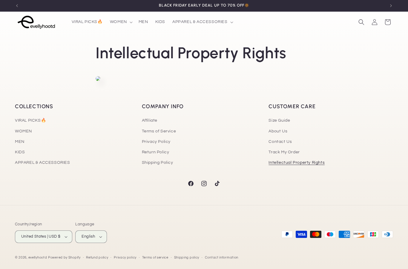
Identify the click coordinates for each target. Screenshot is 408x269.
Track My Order (284, 152)
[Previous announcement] (17, 5)
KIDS (20, 152)
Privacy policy (125, 257)
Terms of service (155, 257)
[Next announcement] (391, 5)
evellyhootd (37, 257)
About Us (278, 131)
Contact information (221, 257)
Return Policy (155, 152)
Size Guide (279, 120)
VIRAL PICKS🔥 (30, 120)
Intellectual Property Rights (297, 163)
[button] (120, 22)
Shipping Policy (157, 163)
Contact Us (280, 142)
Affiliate (149, 120)
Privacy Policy (156, 142)
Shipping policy (187, 257)
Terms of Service (159, 131)
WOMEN (23, 131)
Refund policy (97, 257)
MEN (19, 142)
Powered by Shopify (64, 257)
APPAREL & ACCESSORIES (42, 163)
